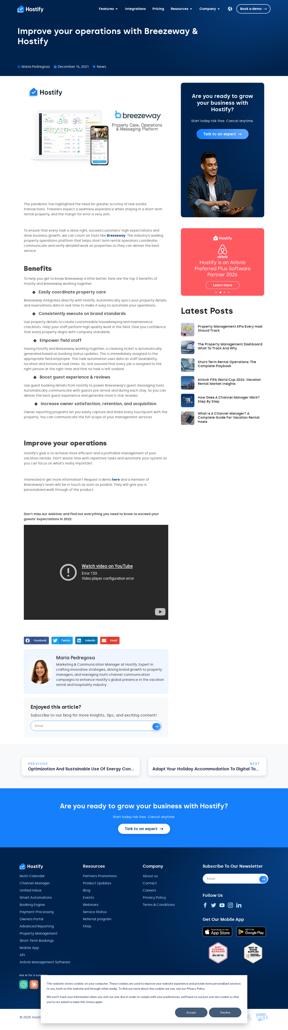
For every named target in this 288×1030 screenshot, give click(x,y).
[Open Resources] (191, 8)
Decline (225, 1012)
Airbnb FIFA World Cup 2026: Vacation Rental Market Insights (229, 382)
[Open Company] (218, 8)
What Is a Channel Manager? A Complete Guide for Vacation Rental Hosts (229, 417)
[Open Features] (116, 8)
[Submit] (156, 726)
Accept (191, 1012)
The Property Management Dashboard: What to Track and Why (230, 346)
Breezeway (116, 235)
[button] (36, 640)
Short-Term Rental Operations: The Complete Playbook (227, 364)
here (116, 480)
